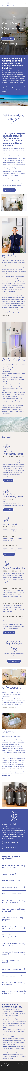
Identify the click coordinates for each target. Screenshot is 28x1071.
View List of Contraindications (10, 707)
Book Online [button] (8, 38)
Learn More (5, 315)
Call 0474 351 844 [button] (9, 44)
